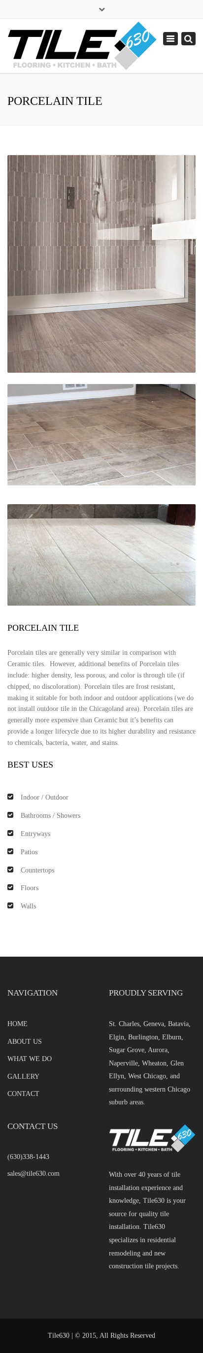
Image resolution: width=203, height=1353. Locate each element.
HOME (17, 1024)
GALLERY (23, 1076)
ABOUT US (24, 1041)
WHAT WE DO (29, 1059)
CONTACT (23, 1093)
